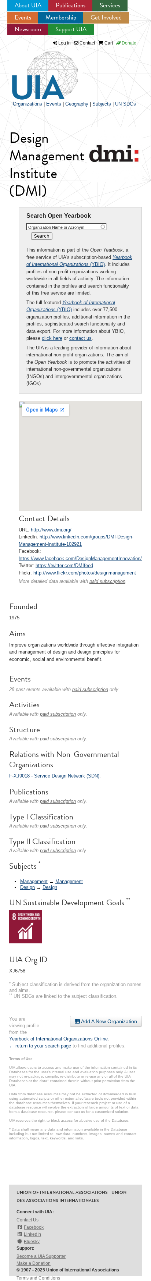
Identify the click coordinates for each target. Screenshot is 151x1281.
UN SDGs (125, 104)
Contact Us (27, 1220)
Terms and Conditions (38, 1278)
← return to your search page (40, 1046)
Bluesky (32, 1241)
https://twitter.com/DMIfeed (64, 565)
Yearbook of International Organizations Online (58, 1039)
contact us (80, 338)
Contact (86, 43)
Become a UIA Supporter (41, 1256)
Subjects (101, 104)
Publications (70, 5)
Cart (108, 43)
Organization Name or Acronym (56, 227)
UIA (36, 71)
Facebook (34, 1227)
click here (52, 338)
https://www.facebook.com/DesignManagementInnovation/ (80, 558)
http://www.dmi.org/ (51, 530)
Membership (60, 17)
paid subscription (107, 581)
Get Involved (106, 17)
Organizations (27, 104)
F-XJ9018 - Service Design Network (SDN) (54, 776)
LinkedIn (32, 1234)
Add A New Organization (108, 1021)
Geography (76, 104)
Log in (64, 43)
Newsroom (28, 29)
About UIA (28, 5)
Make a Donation (33, 1263)
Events (23, 17)
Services (110, 5)
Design (27, 887)
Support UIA (70, 29)
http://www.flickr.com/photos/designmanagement (84, 573)
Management (34, 881)
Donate (128, 43)
